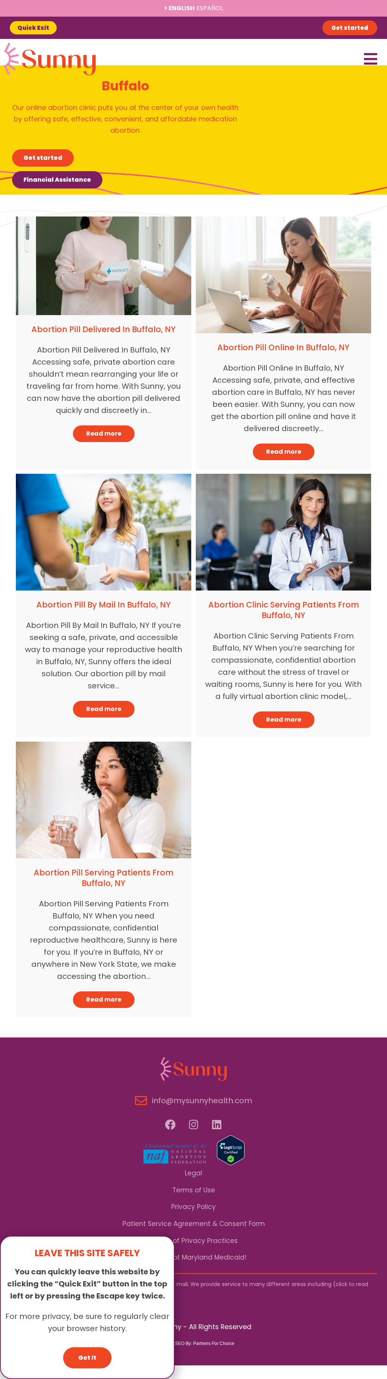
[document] (193, 689)
